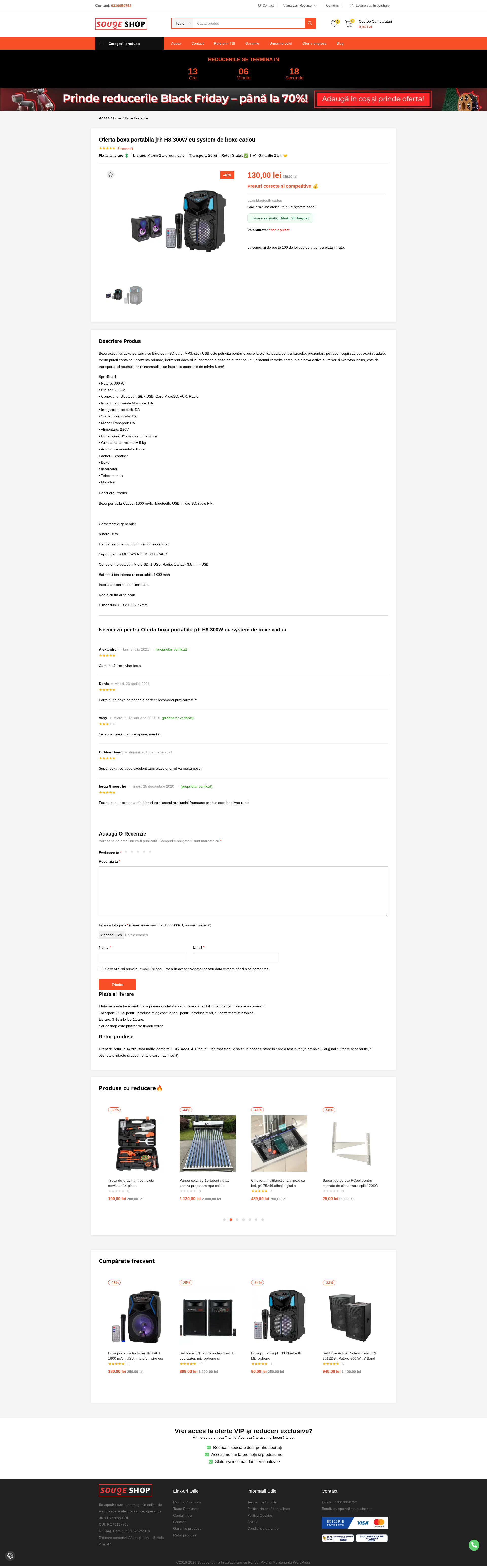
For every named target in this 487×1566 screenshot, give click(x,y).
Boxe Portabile (136, 118)
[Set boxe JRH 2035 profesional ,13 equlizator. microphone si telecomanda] (208, 1316)
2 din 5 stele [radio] (133, 853)
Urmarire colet (280, 43)
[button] (182, 23)
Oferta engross (314, 43)
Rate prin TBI (224, 43)
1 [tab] (224, 1219)
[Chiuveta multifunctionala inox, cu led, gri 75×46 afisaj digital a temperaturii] (279, 1143)
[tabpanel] (136, 1156)
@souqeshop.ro (360, 1509)
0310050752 (347, 1502)
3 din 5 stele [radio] (139, 853)
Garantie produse (187, 1528)
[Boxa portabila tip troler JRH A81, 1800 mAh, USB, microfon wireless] (136, 1316)
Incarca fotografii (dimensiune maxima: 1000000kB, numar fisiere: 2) (155, 925)
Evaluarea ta (110, 853)
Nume (105, 947)
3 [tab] (237, 1219)
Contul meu (182, 1515)
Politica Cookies (260, 1515)
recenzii (125, 149)
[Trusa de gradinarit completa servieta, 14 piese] (136, 1143)
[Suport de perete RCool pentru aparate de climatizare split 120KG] (351, 1143)
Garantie (252, 43)
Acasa (176, 43)
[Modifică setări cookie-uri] (10, 1556)
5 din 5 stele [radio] (151, 853)
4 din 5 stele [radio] (145, 853)
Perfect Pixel (258, 1562)
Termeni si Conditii (262, 1502)
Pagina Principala (187, 1502)
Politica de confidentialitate (268, 1509)
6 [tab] (256, 1219)
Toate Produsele (186, 1509)
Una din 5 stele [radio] (127, 853)
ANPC (252, 1522)
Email (198, 947)
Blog (340, 43)
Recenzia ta (109, 861)
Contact (197, 43)
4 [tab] (243, 1219)
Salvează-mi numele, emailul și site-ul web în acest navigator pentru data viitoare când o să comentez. (187, 969)
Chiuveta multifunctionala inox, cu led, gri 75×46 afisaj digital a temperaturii (278, 1185)
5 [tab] (250, 1219)
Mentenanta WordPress (292, 1562)
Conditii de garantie (263, 1528)
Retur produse (184, 1535)
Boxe (117, 118)
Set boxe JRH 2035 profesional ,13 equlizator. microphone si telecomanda (208, 1358)
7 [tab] (262, 1219)
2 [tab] (231, 1219)
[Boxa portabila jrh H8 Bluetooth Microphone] (279, 1316)
